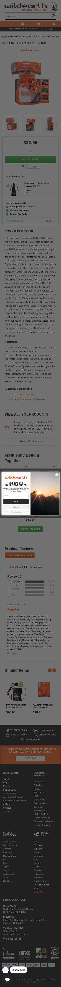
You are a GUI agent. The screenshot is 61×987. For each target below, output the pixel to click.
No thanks (16, 507)
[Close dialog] (56, 474)
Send (16, 501)
